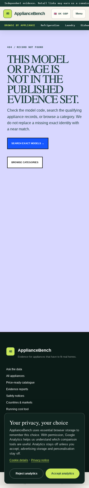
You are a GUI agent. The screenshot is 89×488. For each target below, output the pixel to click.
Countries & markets (19, 402)
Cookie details (18, 460)
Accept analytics (62, 473)
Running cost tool (17, 409)
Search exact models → (27, 143)
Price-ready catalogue (20, 382)
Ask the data (14, 369)
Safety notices (15, 396)
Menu (79, 13)
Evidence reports (17, 389)
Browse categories (24, 162)
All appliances (15, 376)
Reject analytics (26, 473)
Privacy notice (40, 460)
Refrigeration (50, 25)
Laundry (70, 25)
